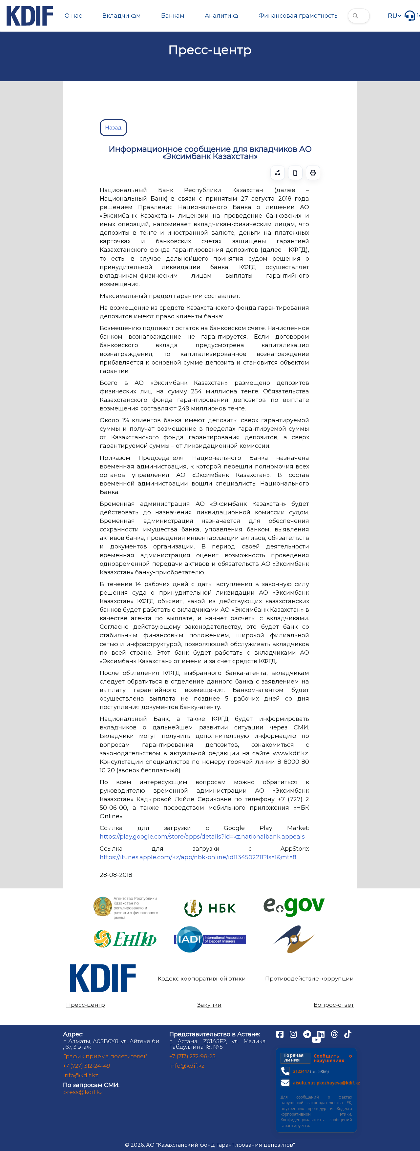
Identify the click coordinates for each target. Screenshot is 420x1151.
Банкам (172, 15)
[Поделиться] (277, 173)
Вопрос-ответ (334, 1005)
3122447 (301, 1071)
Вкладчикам (121, 15)
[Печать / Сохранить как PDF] (313, 173)
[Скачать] (295, 173)
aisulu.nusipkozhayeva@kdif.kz (326, 1083)
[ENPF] (126, 928)
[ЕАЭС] (294, 928)
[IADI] (210, 926)
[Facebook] (280, 1034)
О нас (73, 15)
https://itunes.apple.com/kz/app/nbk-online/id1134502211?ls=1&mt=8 (198, 857)
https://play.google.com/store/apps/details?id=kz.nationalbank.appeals (202, 836)
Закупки (209, 1005)
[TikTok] (347, 1034)
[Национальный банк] (126, 898)
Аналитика (221, 15)
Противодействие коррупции (309, 979)
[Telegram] (307, 1034)
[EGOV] (294, 900)
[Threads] (335, 1034)
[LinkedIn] (321, 1034)
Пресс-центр (85, 1005)
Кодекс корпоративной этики (202, 979)
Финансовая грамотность (298, 15)
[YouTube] (316, 1039)
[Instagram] (294, 1034)
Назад (113, 128)
